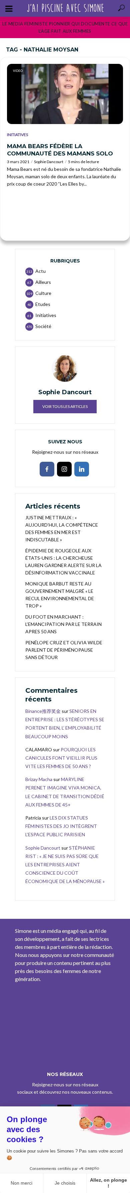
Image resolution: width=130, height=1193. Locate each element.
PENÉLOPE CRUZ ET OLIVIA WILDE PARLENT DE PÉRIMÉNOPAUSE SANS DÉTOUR (63, 650)
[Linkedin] (81, 469)
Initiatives (17, 134)
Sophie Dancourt (48, 161)
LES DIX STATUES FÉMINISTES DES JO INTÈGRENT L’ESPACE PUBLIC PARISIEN (61, 826)
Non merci (21, 1183)
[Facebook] (47, 469)
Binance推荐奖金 (43, 711)
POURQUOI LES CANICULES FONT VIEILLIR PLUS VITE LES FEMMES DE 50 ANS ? (61, 758)
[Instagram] (64, 469)
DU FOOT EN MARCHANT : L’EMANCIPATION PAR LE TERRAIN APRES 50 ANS (63, 624)
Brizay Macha (38, 779)
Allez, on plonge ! (108, 1183)
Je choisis (65, 1183)
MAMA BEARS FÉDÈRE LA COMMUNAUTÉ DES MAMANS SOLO (60, 150)
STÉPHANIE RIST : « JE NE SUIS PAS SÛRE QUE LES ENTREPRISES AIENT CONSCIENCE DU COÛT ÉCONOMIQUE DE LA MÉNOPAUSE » (65, 864)
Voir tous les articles (65, 406)
